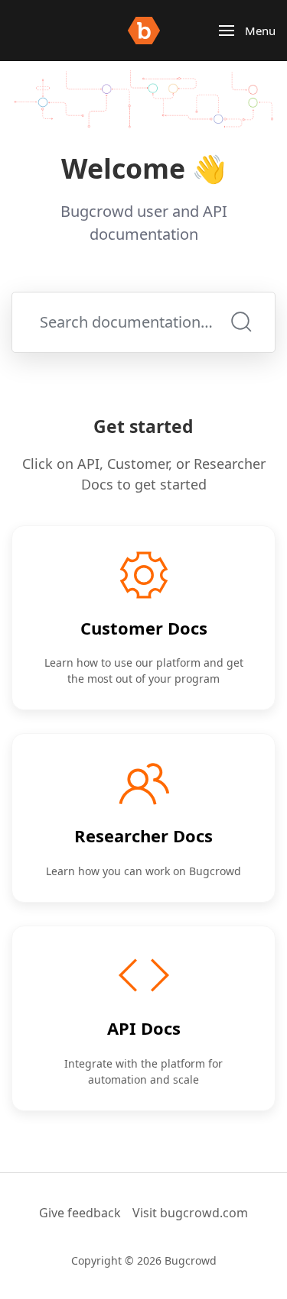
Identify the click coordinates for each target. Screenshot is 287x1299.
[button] (247, 30)
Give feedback (80, 1212)
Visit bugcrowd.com (190, 1212)
